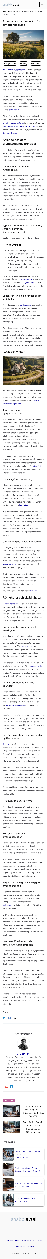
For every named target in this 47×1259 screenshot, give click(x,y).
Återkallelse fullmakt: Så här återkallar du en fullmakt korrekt (27, 1169)
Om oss (39, 1241)
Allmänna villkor (13, 1241)
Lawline (33, 590)
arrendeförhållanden (13, 603)
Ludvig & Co (37, 466)
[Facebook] (9, 1017)
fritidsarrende (26, 646)
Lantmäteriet (13, 109)
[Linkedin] (4, 1017)
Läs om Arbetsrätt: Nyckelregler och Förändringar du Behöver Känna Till (33, 1111)
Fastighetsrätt (13, 11)
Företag (23, 63)
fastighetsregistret (29, 282)
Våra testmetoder (28, 1241)
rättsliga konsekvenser (15, 705)
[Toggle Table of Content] (3, 245)
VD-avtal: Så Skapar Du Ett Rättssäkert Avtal (25, 1200)
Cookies (31, 1246)
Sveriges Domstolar (11, 133)
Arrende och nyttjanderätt (14, 69)
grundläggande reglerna (13, 123)
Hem (4, 11)
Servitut (6, 744)
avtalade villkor (37, 666)
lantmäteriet (8, 905)
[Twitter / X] (15, 1017)
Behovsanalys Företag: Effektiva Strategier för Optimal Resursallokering (27, 1154)
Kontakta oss (20, 1246)
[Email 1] (6, 1086)
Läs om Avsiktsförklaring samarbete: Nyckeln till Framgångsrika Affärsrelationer (33, 1127)
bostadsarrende (25, 279)
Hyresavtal (36, 63)
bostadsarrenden (10, 564)
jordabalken (25, 305)
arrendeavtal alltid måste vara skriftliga (20, 126)
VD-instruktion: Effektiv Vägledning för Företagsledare (28, 1184)
